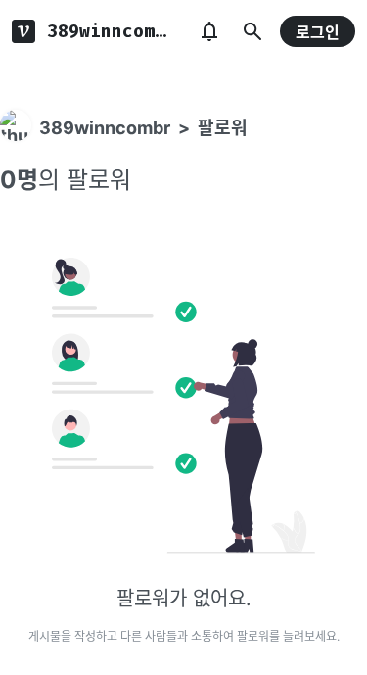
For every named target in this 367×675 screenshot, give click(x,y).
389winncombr (104, 128)
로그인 (318, 32)
